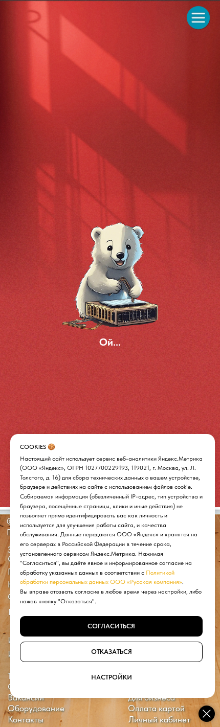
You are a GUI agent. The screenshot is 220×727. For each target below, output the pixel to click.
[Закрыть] (207, 714)
